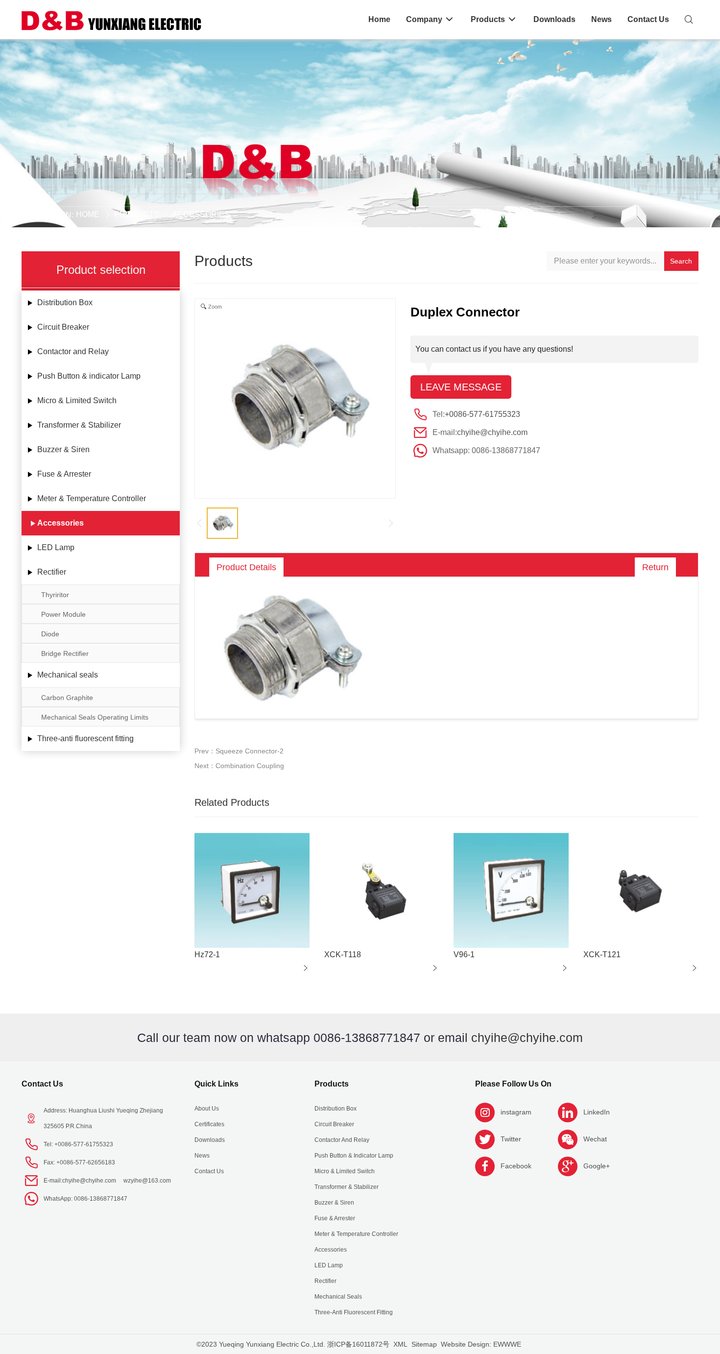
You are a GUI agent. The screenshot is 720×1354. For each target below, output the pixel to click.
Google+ (596, 1166)
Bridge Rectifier (65, 653)
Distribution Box (65, 302)
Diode (50, 634)
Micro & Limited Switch (77, 400)
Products (136, 214)
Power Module (63, 614)
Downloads (209, 1139)
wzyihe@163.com (147, 1180)
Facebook (516, 1166)
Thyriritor (55, 595)
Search (681, 261)
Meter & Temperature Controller (91, 498)
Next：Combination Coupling (239, 766)
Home (87, 214)
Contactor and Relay (73, 351)
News (202, 1155)
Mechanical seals (67, 675)
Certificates (209, 1124)
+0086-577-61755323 (482, 414)
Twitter (511, 1139)
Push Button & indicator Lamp (89, 376)
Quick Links (216, 1084)
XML (400, 1344)
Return (655, 567)
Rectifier (51, 572)
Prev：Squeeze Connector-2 (239, 751)
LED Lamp (55, 547)
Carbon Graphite (67, 697)
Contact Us (42, 1084)
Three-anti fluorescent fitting (85, 738)
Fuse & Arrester (64, 474)
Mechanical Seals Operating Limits (94, 717)
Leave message (461, 387)
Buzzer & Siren (63, 449)
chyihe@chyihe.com (492, 432)
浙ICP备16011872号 (358, 1344)
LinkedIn (596, 1112)
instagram (516, 1112)
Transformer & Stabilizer (79, 425)
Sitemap (424, 1344)
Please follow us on (513, 1084)
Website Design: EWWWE (481, 1344)
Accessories (201, 214)
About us (206, 1108)
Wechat (595, 1139)
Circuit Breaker (63, 327)
